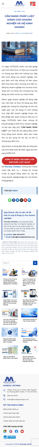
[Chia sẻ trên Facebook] (13, 200)
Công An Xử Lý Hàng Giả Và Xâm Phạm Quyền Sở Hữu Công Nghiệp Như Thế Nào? (10, 281)
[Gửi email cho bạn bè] (21, 200)
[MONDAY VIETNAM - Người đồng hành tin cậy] (19, 4)
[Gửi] (35, 263)
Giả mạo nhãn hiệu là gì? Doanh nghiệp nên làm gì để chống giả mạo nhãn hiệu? (10, 322)
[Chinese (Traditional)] (34, 2)
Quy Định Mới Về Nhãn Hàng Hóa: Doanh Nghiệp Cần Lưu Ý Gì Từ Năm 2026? (30, 302)
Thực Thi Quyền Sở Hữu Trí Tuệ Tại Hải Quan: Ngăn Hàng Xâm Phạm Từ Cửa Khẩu (29, 282)
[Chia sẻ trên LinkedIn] (29, 200)
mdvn (30, 33)
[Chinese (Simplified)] (31, 2)
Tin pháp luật (19, 11)
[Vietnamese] (34, 5)
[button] (3, 3)
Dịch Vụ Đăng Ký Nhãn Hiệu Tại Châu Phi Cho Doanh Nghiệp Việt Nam (29, 359)
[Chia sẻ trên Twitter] (17, 200)
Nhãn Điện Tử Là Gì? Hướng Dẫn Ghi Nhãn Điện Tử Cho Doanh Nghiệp (10, 302)
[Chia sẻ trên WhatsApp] (9, 200)
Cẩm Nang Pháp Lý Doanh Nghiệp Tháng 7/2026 (30, 340)
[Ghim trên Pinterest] (25, 200)
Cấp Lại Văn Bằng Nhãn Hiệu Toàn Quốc (10, 357)
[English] (31, 5)
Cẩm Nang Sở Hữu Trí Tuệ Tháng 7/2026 (30, 320)
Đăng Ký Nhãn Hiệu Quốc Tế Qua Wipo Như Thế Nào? (9, 340)
